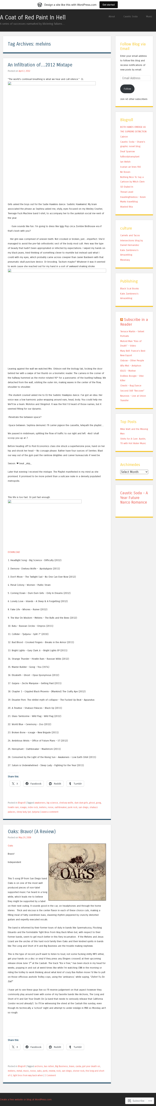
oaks (39, 1071)
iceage (23, 807)
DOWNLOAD (14, 552)
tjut (29, 812)
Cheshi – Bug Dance (130, 385)
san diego (83, 807)
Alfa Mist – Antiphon (130, 365)
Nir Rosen (125, 172)
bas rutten (49, 1066)
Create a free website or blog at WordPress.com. (26, 1099)
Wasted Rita (126, 206)
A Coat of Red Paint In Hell (33, 17)
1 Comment (50, 1075)
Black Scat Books (129, 288)
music (26, 1071)
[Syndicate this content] (121, 319)
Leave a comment (49, 812)
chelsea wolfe (66, 802)
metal (19, 1071)
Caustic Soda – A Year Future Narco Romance (134, 498)
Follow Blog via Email (133, 46)
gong (98, 802)
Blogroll (21, 802)
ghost (92, 802)
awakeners (40, 802)
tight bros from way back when (28, 1075)
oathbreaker (61, 807)
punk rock (72, 807)
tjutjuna (35, 812)
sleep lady (21, 812)
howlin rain (13, 807)
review (52, 1071)
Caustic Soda (130, 16)
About (112, 16)
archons (39, 1066)
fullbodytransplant (129, 156)
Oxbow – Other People (132, 360)
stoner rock (78, 1071)
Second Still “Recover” (132, 390)
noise (50, 807)
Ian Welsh (125, 161)
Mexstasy (125, 259)
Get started (109, 4)
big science (52, 802)
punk (45, 1071)
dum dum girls (81, 802)
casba (78, 1066)
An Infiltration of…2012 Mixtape (40, 65)
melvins (43, 807)
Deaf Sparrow (127, 151)
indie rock (33, 807)
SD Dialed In (126, 186)
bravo (71, 1066)
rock (58, 1071)
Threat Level (126, 191)
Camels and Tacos (130, 235)
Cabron (124, 136)
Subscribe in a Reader (134, 322)
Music (149, 16)
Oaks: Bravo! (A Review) (32, 831)
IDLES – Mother (128, 370)
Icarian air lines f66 (130, 166)
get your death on (91, 1066)
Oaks (10, 845)
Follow (127, 88)
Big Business (61, 1066)
